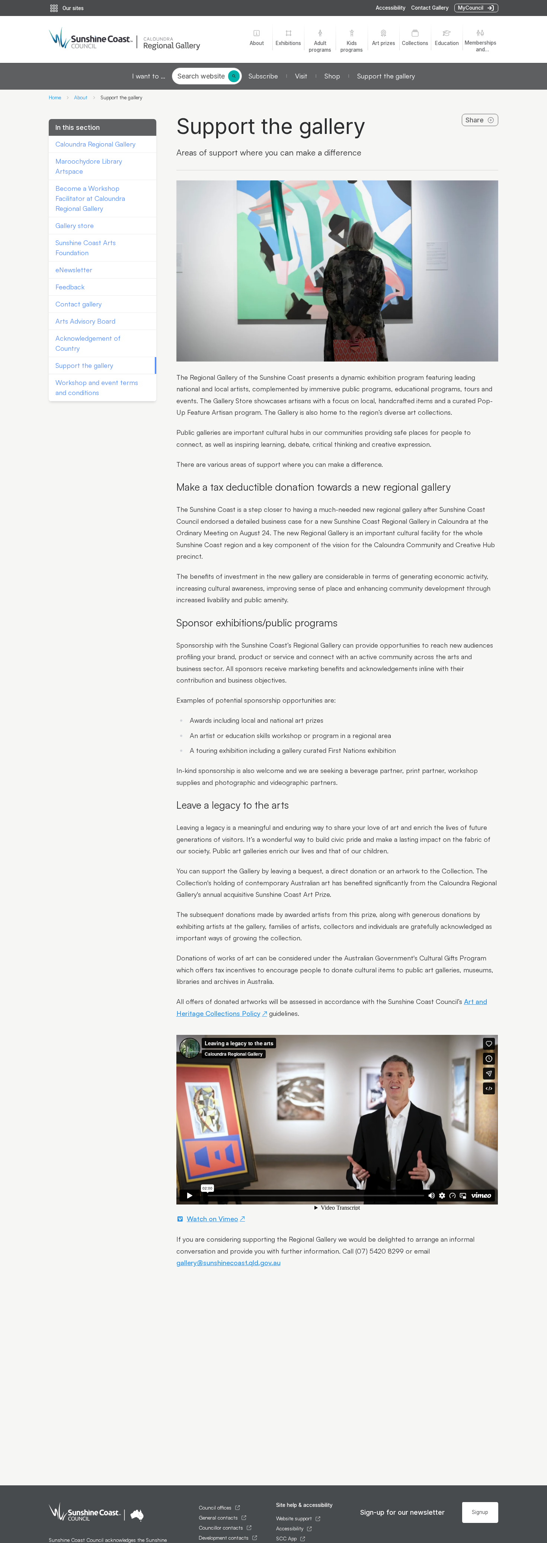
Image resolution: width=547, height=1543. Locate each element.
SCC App (286, 1539)
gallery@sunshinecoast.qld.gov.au (228, 1262)
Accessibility (391, 8)
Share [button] (475, 120)
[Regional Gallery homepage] (140, 39)
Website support (294, 1518)
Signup (480, 1512)
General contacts (218, 1518)
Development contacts (224, 1538)
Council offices (215, 1508)
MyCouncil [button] (470, 8)
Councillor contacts (221, 1528)
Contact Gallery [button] (430, 8)
